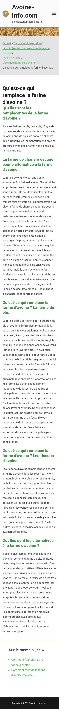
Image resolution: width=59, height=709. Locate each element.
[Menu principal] (53, 13)
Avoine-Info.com (38, 703)
